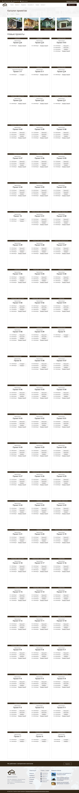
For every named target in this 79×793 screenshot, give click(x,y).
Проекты (16, 4)
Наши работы (30, 4)
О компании (31, 779)
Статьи (30, 783)
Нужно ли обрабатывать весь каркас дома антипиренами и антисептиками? (63, 779)
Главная (11, 4)
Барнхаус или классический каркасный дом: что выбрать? (63, 783)
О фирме (37, 4)
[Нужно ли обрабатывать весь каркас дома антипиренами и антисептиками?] (53, 778)
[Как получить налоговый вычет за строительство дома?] (53, 774)
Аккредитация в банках (71, 1)
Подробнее (67, 763)
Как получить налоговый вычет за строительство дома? (64, 774)
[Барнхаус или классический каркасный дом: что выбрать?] (53, 783)
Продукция (31, 773)
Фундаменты (23, 4)
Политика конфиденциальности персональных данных (37, 791)
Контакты (42, 4)
